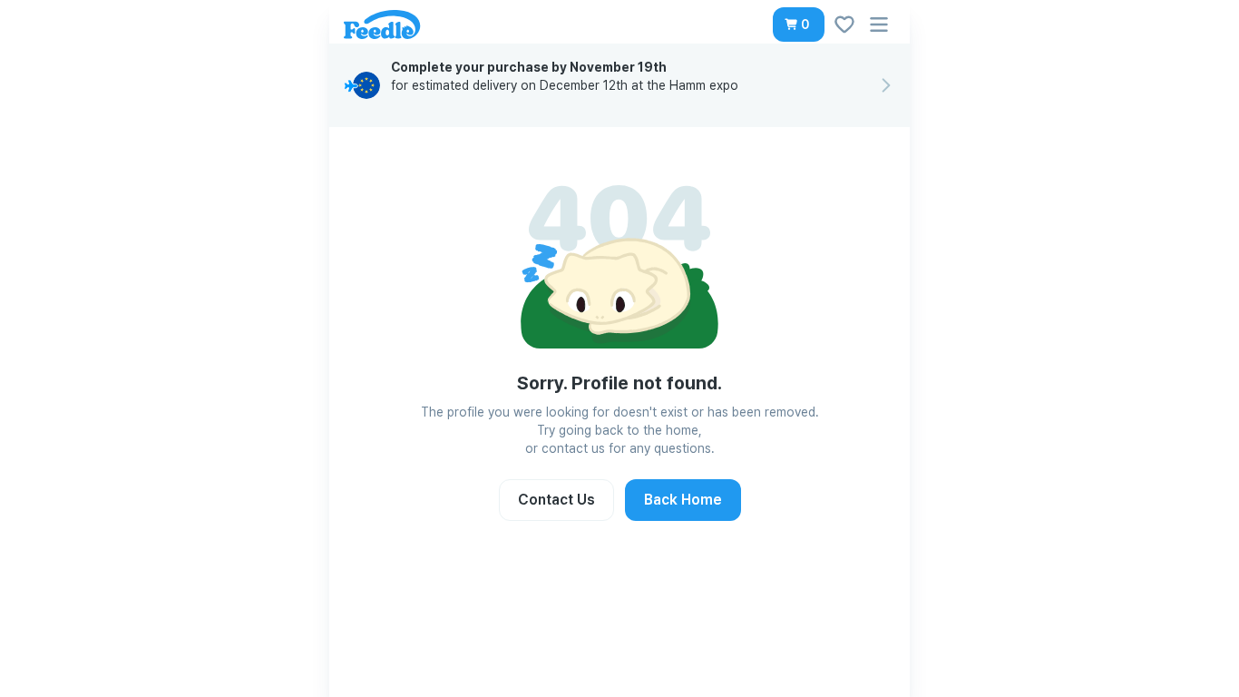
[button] (798, 24)
